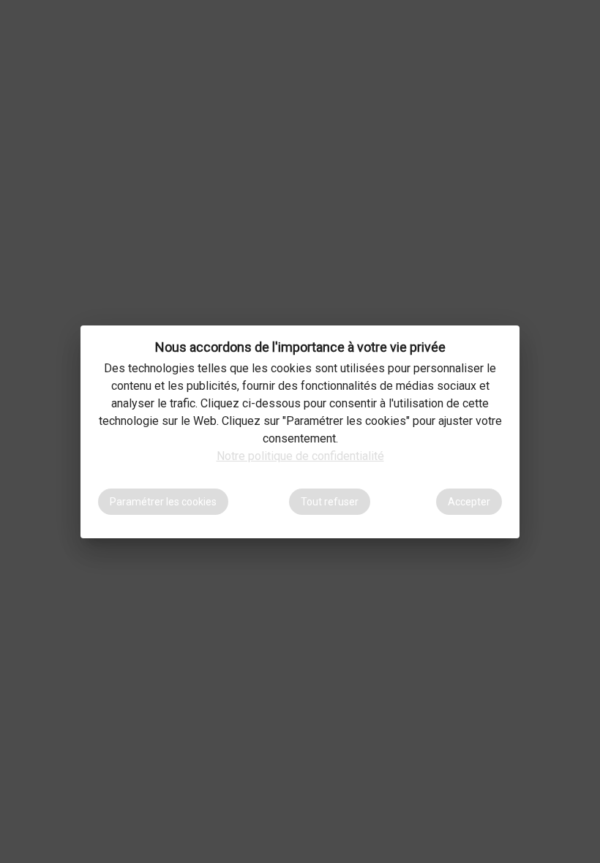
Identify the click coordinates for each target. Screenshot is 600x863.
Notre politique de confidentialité (300, 456)
